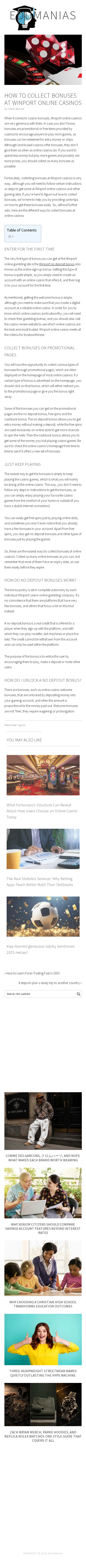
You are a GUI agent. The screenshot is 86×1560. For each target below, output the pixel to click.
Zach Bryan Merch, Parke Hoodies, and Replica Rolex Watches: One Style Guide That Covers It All (43, 1436)
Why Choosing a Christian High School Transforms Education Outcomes (43, 1304)
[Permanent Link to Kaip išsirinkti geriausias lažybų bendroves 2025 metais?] (43, 899)
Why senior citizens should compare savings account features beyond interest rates (43, 1228)
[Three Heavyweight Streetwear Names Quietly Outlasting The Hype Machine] (43, 1364)
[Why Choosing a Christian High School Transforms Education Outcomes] (43, 1295)
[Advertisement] (43, 1045)
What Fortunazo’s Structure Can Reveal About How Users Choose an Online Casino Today (42, 810)
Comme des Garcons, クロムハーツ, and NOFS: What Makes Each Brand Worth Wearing (43, 1157)
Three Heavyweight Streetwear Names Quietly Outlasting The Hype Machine (43, 1373)
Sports (21, 725)
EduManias (43, 15)
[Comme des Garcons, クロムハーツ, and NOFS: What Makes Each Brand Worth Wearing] (43, 1149)
